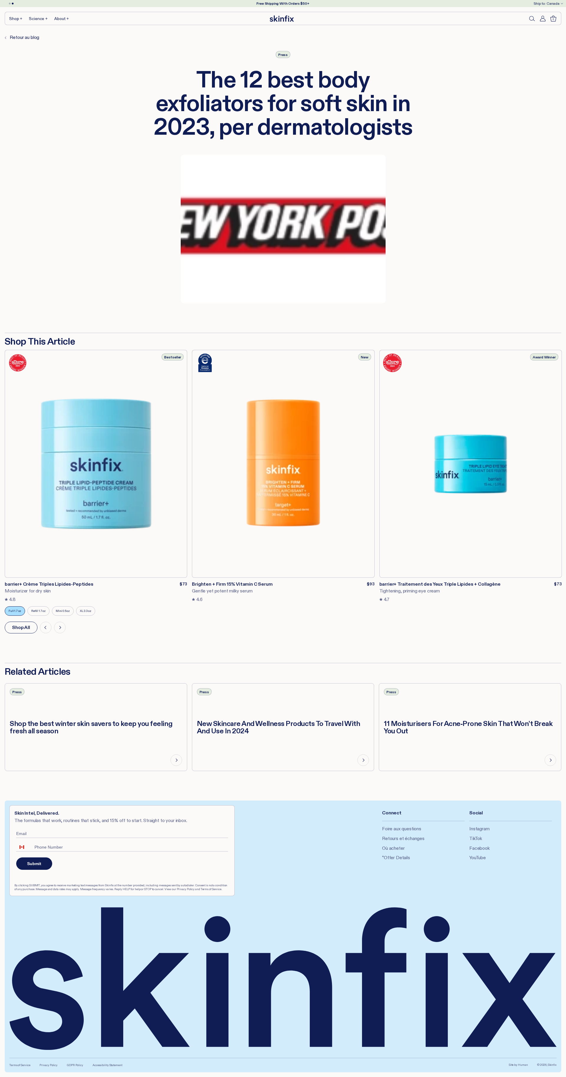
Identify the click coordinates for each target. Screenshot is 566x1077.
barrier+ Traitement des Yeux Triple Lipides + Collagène (440, 584)
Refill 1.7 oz (40, 612)
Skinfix (552, 1065)
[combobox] (24, 847)
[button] (16, 18)
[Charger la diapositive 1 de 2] (9, 3)
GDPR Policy (75, 1065)
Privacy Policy (48, 1065)
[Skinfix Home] (282, 18)
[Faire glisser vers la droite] (60, 627)
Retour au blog (24, 37)
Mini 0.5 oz (65, 612)
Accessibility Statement (107, 1065)
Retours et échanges (403, 838)
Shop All (21, 627)
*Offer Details (396, 857)
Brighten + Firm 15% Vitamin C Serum (232, 584)
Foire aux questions (401, 828)
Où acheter (393, 848)
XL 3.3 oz (87, 612)
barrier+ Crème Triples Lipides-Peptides (49, 584)
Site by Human (518, 1065)
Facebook (479, 848)
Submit (34, 863)
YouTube (477, 857)
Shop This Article (40, 341)
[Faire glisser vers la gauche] (46, 627)
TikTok (475, 838)
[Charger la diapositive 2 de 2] (12, 3)
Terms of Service (19, 1065)
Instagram (479, 828)
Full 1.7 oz (17, 612)
